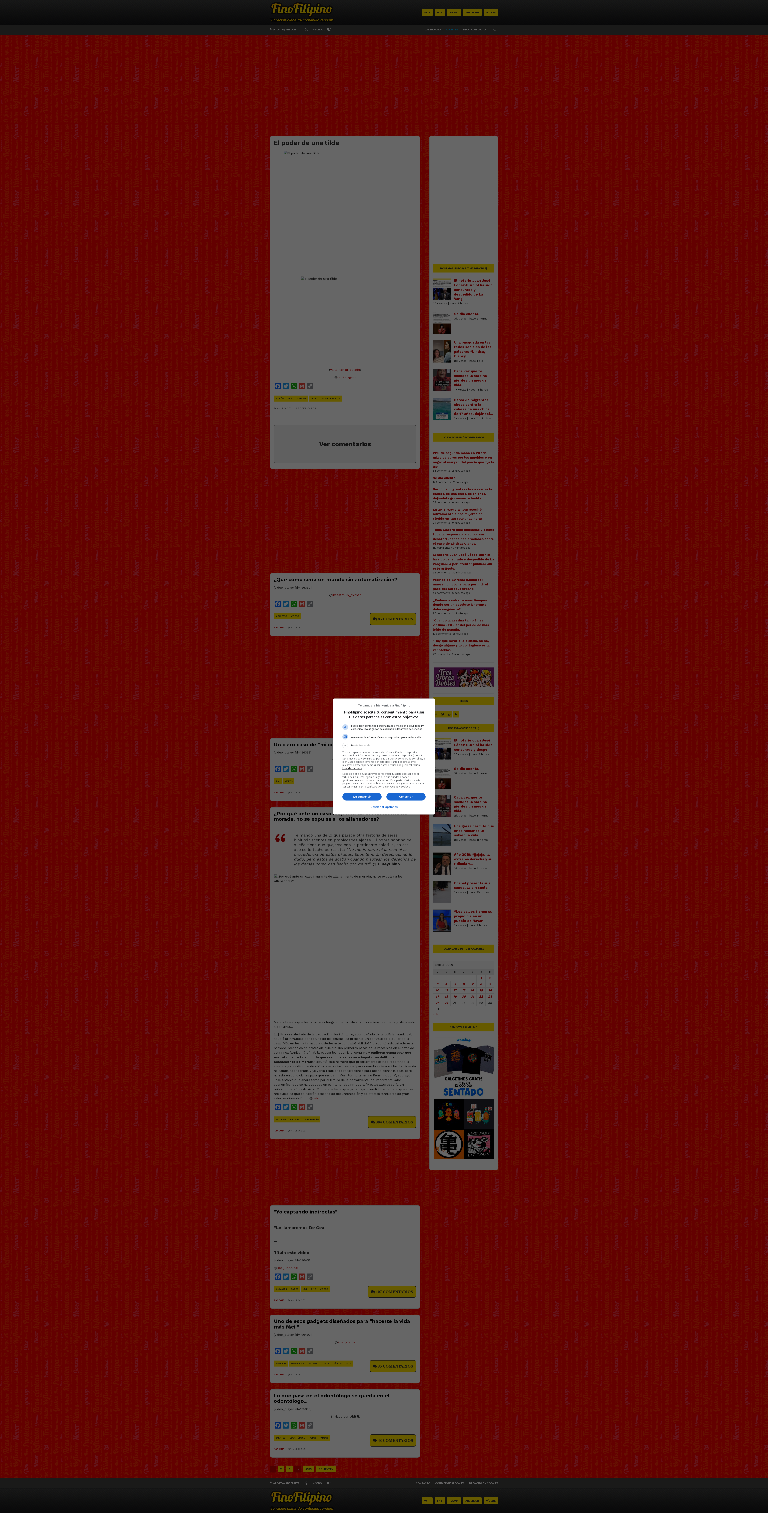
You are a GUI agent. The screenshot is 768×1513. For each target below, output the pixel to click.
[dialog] (384, 756)
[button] (384, 745)
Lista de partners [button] (352, 768)
